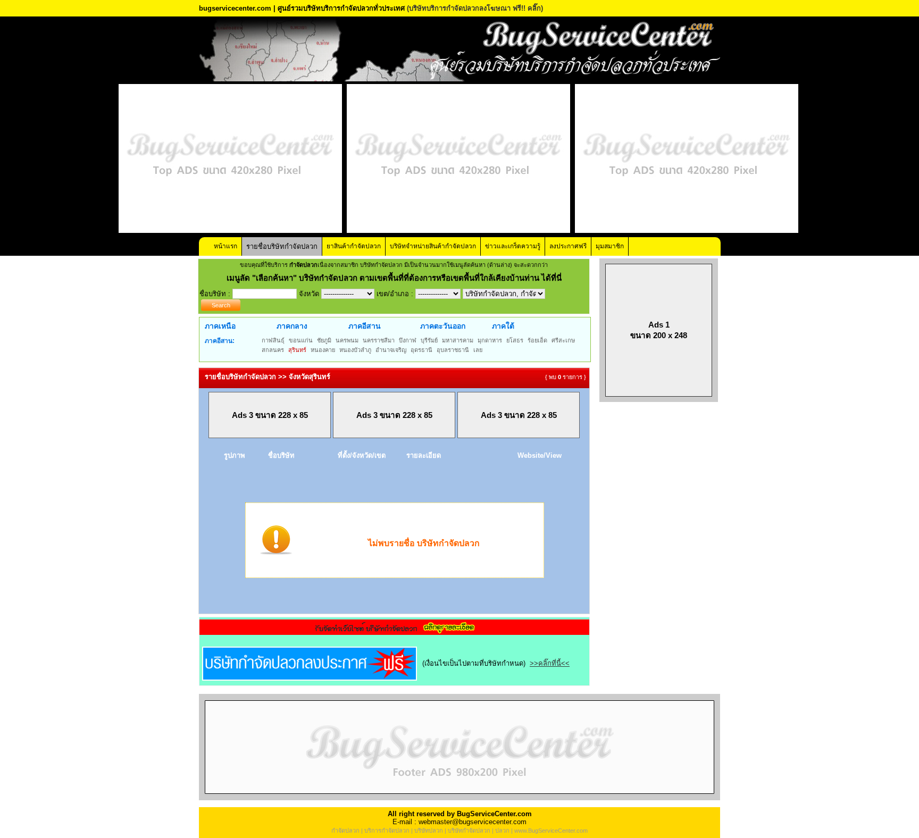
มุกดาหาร (490, 340)
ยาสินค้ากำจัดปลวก (354, 246)
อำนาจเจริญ (390, 350)
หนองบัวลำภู (355, 350)
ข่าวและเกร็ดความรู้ (512, 246)
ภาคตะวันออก (442, 326)
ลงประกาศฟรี (568, 246)
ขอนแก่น (301, 340)
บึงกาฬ (407, 340)
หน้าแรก (225, 246)
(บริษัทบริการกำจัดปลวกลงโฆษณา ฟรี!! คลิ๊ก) (475, 8)
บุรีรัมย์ (429, 340)
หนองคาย (323, 350)
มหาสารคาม (457, 340)
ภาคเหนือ (220, 326)
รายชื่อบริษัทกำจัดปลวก (282, 246)
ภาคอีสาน (364, 326)
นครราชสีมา (379, 340)
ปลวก (502, 830)
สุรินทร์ (297, 350)
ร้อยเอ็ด (537, 340)
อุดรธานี (421, 350)
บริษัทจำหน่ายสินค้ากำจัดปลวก (433, 246)
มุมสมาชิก (610, 246)
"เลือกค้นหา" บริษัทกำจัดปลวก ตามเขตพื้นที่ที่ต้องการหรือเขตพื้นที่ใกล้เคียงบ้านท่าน (396, 277)
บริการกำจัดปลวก (387, 830)
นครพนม (347, 340)
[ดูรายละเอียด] (394, 631)
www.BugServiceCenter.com (551, 830)
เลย (477, 350)
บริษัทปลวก (428, 830)
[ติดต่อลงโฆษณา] (459, 798)
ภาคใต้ (503, 326)
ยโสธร (514, 340)
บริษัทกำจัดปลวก (469, 830)
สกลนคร (273, 350)
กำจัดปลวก (345, 830)
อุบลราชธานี (453, 350)
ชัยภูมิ (324, 340)
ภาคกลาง (292, 326)
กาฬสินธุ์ (273, 340)
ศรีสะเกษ (563, 340)
